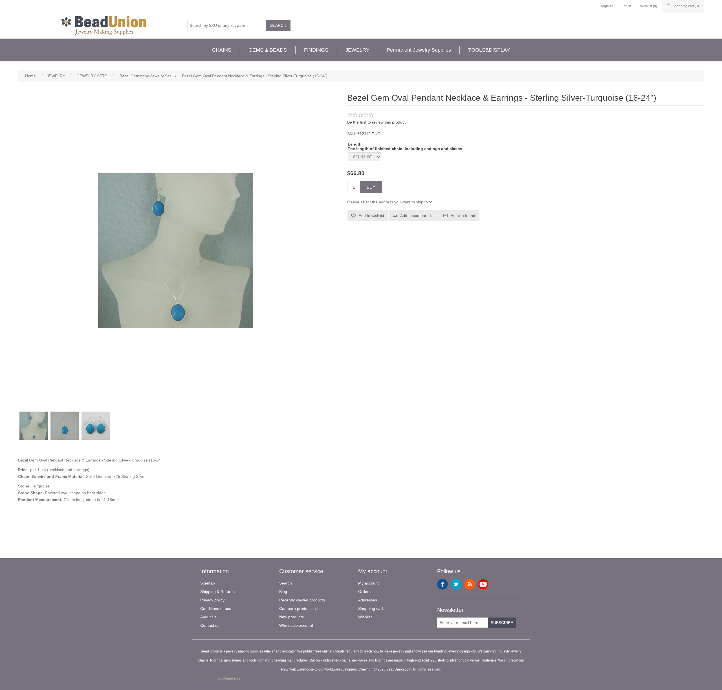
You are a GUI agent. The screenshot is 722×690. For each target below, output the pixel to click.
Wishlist (365, 617)
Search (278, 25)
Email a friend (463, 215)
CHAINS (221, 50)
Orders (364, 591)
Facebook (442, 584)
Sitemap (207, 583)
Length (355, 144)
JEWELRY (357, 50)
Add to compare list (417, 215)
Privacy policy (212, 600)
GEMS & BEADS (267, 50)
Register (606, 6)
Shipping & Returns (217, 591)
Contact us (209, 625)
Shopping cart (370, 608)
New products (291, 617)
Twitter (456, 584)
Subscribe (502, 622)
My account (368, 583)
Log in (626, 6)
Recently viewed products (302, 600)
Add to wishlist (371, 215)
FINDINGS (316, 50)
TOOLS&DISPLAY (489, 50)
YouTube (483, 584)
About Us (208, 617)
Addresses (367, 600)
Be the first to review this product (376, 122)
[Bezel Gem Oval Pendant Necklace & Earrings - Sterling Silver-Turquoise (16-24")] (33, 426)
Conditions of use (215, 608)
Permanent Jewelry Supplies (419, 50)
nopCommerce (229, 678)
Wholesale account (296, 625)
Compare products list (298, 608)
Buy (371, 187)
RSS (469, 584)
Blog (283, 591)
